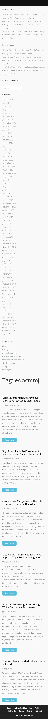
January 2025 (7, 139)
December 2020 (9, 203)
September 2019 (9, 253)
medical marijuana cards (12, 356)
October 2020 (8, 210)
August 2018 (7, 297)
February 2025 (8, 136)
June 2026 (6, 106)
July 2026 (6, 103)
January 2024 (7, 143)
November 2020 (9, 207)
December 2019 (9, 243)
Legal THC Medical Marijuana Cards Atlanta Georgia (23, 31)
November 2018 (9, 287)
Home (9, 708)
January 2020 (7, 240)
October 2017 (8, 327)
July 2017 (6, 334)
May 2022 (6, 146)
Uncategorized (8, 369)
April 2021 (6, 190)
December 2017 (9, 320)
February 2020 (8, 237)
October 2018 (8, 290)
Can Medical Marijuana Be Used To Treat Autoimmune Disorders (22, 503)
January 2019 (7, 280)
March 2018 (7, 314)
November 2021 (9, 166)
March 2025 (7, 133)
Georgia (5, 349)
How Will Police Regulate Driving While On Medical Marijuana (21, 606)
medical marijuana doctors (13, 359)
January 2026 (7, 119)
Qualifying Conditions (20, 708)
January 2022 (7, 160)
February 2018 (8, 317)
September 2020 (9, 213)
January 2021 (7, 200)
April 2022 (6, 150)
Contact (29, 711)
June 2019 (6, 263)
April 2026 (6, 113)
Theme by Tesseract (22, 715)
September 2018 (9, 294)
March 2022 (7, 153)
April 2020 (6, 230)
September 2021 (9, 173)
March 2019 (7, 274)
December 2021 (9, 163)
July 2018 (6, 300)
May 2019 (6, 267)
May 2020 (6, 227)
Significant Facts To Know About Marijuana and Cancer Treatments (22, 453)
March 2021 (7, 193)
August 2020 (7, 217)
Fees (30, 708)
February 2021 (8, 196)
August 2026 (7, 99)
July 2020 (6, 220)
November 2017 (9, 324)
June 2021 (6, 183)
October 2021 (8, 170)
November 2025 (9, 126)
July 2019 (6, 260)
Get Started (38, 711)
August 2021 (7, 176)
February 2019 (8, 277)
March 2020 (7, 233)
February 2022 (8, 156)
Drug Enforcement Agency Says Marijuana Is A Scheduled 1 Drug (21, 399)
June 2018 (6, 304)
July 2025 (6, 129)
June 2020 (6, 223)
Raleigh (5, 366)
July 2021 (6, 180)
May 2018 (6, 307)
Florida (37, 708)
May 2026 (6, 109)
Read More (9, 440)
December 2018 (9, 284)
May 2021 (6, 186)
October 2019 (8, 250)
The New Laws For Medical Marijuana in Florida (23, 663)
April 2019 (6, 270)
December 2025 (9, 123)
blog (4, 346)
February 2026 (8, 116)
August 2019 (7, 257)
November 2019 (9, 247)
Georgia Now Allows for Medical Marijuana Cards (22, 21)
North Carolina (8, 363)
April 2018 (6, 310)
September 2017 (9, 330)
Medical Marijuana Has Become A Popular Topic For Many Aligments (22, 556)
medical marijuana (9, 353)
